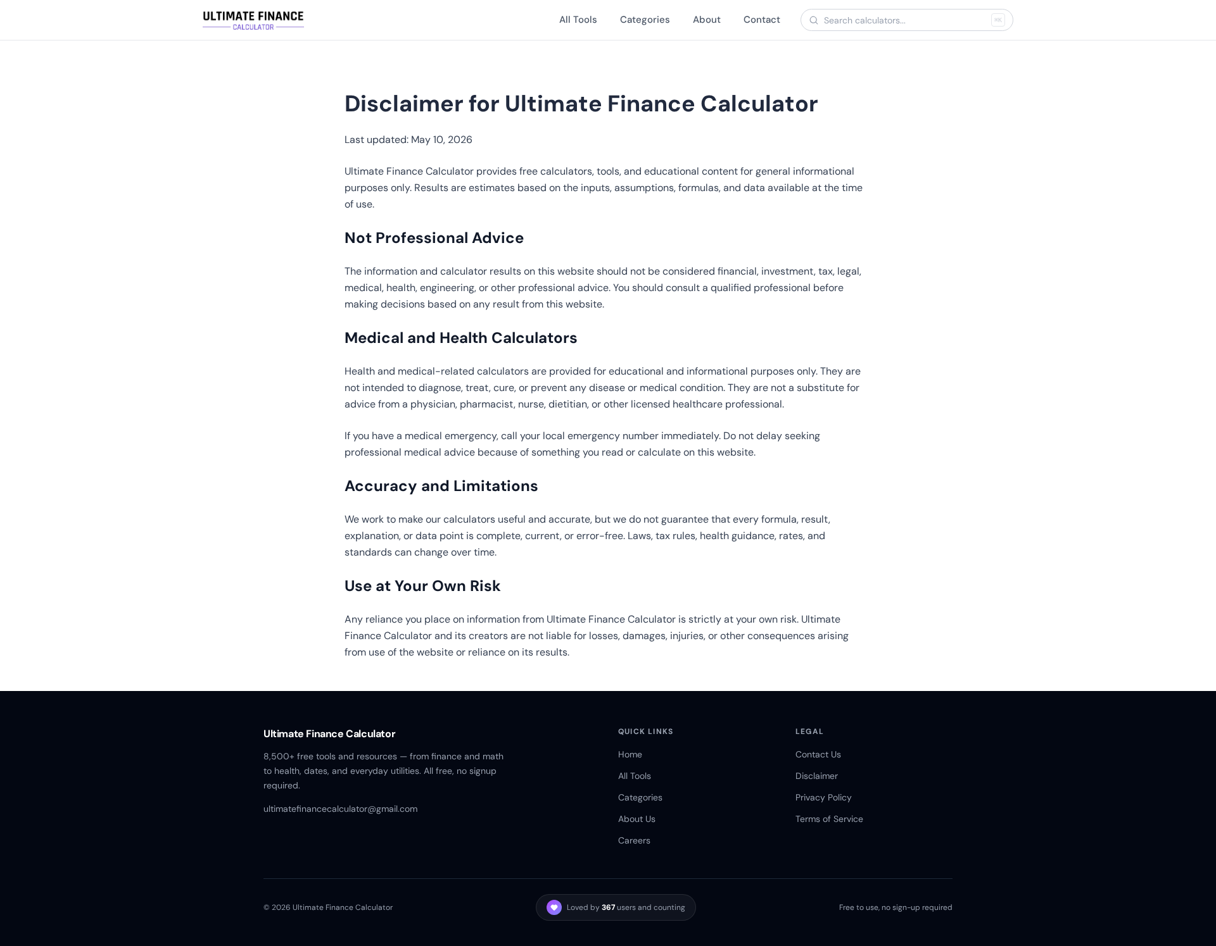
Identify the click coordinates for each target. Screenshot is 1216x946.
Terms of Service (829, 819)
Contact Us (818, 754)
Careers (634, 840)
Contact (762, 19)
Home (630, 754)
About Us (637, 819)
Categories (645, 19)
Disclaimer (816, 775)
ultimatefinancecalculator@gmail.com (340, 808)
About (707, 19)
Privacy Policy (823, 797)
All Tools (578, 19)
